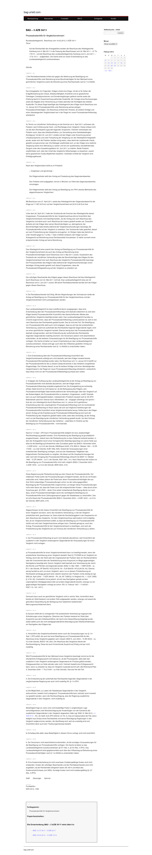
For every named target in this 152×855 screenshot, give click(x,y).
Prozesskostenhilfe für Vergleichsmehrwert (44, 811)
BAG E (80, 18)
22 (111, 66)
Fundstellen (64, 18)
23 (115, 66)
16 (115, 63)
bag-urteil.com (32, 12)
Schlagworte (98, 18)
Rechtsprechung (32, 18)
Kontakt (113, 18)
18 (121, 63)
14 (108, 63)
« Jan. (105, 71)
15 (111, 63)
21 (108, 66)
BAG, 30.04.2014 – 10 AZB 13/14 (45, 835)
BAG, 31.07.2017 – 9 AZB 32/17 (44, 830)
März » (110, 71)
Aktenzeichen (48, 18)
